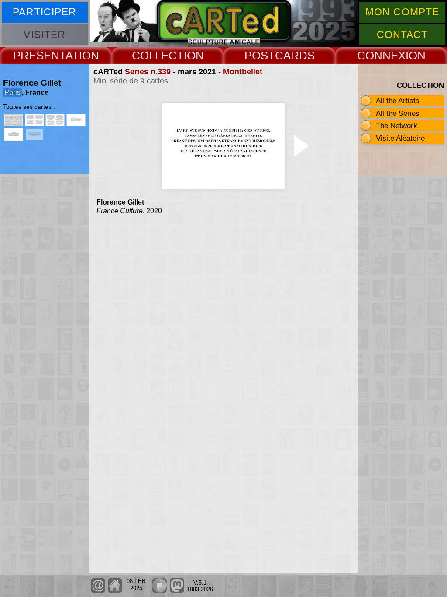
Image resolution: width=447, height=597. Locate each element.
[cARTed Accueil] (115, 590)
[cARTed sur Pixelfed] (159, 590)
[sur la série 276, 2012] (34, 120)
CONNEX (381, 55)
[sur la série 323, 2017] (75, 120)
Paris (12, 92)
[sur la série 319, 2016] (55, 120)
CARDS (295, 55)
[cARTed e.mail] (98, 590)
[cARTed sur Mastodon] (176, 590)
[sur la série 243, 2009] (13, 120)
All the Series (397, 113)
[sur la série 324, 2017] (13, 134)
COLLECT (158, 55)
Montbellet (242, 71)
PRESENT (39, 55)
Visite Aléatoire (400, 138)
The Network (396, 125)
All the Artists (397, 100)
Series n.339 (148, 71)
